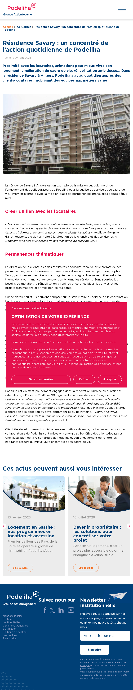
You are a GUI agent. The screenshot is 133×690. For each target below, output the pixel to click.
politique (85, 665)
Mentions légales (13, 616)
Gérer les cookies (41, 379)
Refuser (84, 379)
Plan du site (9, 638)
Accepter (109, 379)
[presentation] (4, 526)
